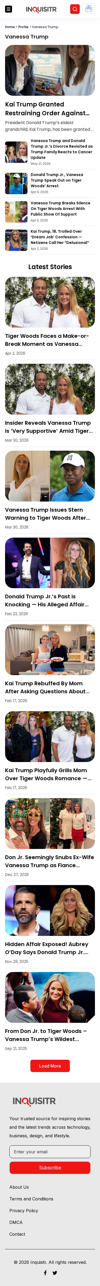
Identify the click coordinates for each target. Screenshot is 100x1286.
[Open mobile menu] (8, 9)
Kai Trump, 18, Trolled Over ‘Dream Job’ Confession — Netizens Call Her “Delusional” (60, 237)
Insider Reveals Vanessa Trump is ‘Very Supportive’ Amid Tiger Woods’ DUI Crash (48, 431)
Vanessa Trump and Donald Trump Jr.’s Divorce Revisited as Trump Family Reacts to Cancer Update (62, 149)
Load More (50, 1066)
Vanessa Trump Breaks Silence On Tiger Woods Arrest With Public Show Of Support (60, 208)
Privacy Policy (23, 1210)
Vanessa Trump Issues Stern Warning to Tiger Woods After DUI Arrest (45, 518)
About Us (19, 1187)
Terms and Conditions (31, 1198)
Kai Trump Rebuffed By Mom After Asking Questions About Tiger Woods (45, 691)
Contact (17, 1234)
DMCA (16, 1222)
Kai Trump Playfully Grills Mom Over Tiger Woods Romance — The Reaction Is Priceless (46, 778)
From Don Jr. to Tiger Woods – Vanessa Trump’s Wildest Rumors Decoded (46, 1039)
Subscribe (50, 1167)
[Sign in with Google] (88, 8)
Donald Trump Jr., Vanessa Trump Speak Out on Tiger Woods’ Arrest (57, 180)
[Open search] (75, 9)
